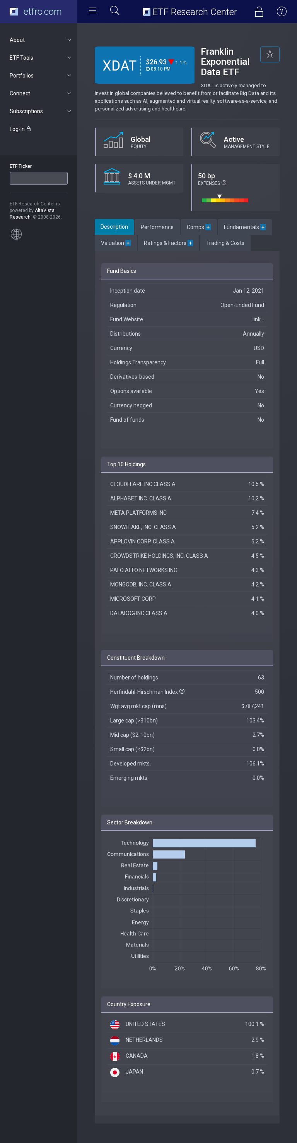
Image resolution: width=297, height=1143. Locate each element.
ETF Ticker (21, 166)
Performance (157, 227)
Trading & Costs (225, 243)
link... (258, 319)
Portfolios (22, 75)
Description (114, 227)
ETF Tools (21, 58)
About (17, 40)
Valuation (116, 243)
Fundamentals (245, 227)
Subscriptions (26, 111)
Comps (199, 227)
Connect (20, 93)
